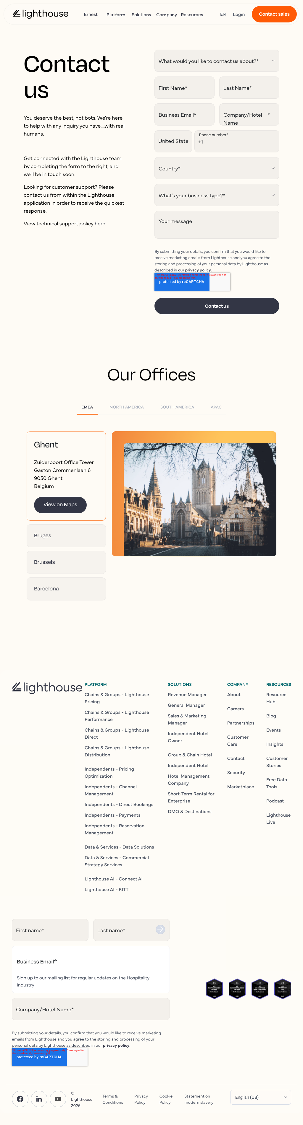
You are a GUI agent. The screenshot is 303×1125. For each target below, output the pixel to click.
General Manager (186, 705)
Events (273, 730)
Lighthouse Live (278, 818)
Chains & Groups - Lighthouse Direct (117, 733)
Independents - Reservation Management (114, 829)
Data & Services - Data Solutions (119, 847)
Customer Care (238, 740)
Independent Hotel (188, 765)
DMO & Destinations (190, 811)
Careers (235, 708)
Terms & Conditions (112, 1099)
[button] (66, 445)
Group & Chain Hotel (190, 754)
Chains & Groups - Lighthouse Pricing (117, 698)
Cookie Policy (166, 1099)
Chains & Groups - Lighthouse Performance (117, 715)
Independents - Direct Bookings (119, 804)
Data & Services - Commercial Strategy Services (117, 861)
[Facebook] (20, 1099)
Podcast (275, 800)
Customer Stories (277, 762)
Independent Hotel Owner (188, 737)
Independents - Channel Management (111, 790)
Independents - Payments (113, 815)
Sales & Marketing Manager (187, 719)
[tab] (87, 407)
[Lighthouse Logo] (40, 14)
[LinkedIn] (39, 1099)
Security (236, 772)
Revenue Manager (187, 694)
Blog (271, 715)
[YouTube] (58, 1099)
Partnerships (240, 722)
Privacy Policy (141, 1099)
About (234, 694)
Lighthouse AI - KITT (106, 889)
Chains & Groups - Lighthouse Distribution (117, 751)
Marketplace (240, 786)
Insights (274, 744)
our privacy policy (194, 270)
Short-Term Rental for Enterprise (191, 797)
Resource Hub (276, 698)
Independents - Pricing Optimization (109, 772)
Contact (236, 758)
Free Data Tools (276, 783)
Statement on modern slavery (198, 1099)
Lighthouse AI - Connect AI (114, 878)
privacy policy (116, 1045)
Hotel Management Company (188, 779)
